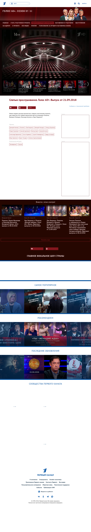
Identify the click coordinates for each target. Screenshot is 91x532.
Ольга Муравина (27, 134)
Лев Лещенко (29, 127)
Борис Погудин (23, 138)
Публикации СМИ (49, 487)
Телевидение (13, 144)
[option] (10, 85)
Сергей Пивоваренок (38, 134)
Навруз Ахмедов (49, 134)
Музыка (20, 144)
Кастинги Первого (51, 482)
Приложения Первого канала (35, 482)
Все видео (62, 482)
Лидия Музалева (14, 131)
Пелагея (22, 127)
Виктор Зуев (34, 131)
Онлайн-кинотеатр (55, 479)
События (39, 487)
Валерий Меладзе (39, 127)
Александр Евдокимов (15, 134)
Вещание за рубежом (47, 491)
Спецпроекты (43, 479)
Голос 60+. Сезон (16, 11)
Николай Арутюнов (24, 131)
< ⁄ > (29, 108)
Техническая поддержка (61, 485)
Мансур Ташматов (50, 127)
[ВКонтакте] (13, 107)
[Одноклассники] (22, 107)
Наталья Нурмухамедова (35, 138)
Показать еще (45, 240)
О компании (33, 479)
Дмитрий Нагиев (14, 127)
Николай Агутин (43, 131)
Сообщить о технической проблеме (79, 106)
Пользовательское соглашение (31, 485)
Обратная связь (47, 485)
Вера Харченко (13, 138)
